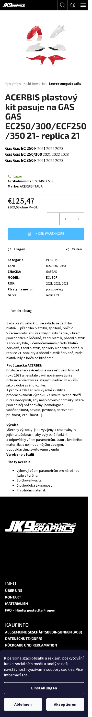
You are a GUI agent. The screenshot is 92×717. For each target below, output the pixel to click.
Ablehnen (23, 704)
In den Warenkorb (49, 233)
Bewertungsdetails (65, 83)
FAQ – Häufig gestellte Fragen (30, 610)
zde (24, 675)
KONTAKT (13, 597)
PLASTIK (51, 260)
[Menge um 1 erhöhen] (78, 219)
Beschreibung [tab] (21, 310)
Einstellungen (44, 688)
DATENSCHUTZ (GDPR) (23, 638)
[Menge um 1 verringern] (53, 219)
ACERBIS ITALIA (31, 186)
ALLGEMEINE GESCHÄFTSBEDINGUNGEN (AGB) (43, 632)
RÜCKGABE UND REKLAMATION (31, 645)
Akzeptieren (65, 704)
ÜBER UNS (13, 590)
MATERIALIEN (16, 603)
